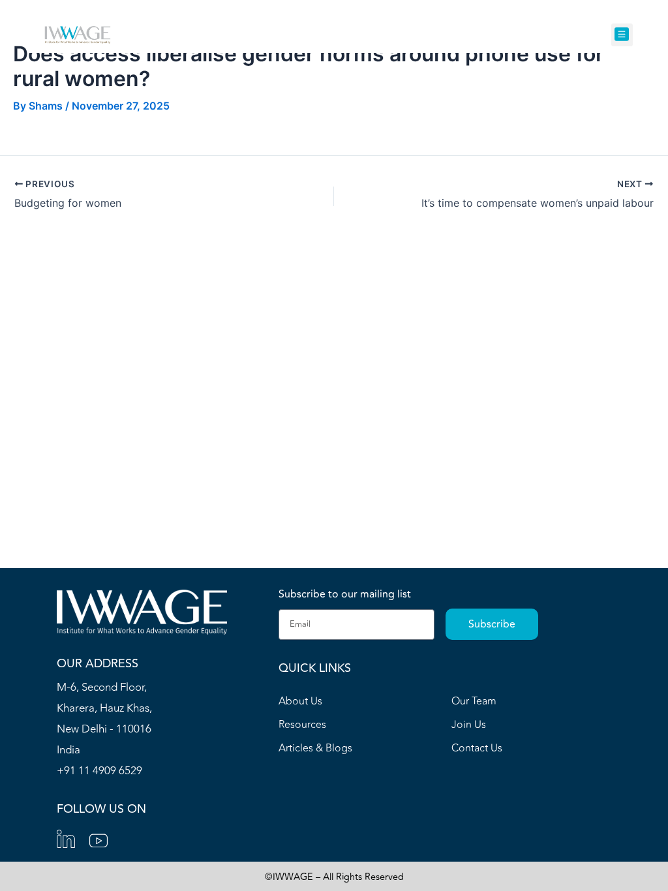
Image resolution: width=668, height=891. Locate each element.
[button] (622, 34)
